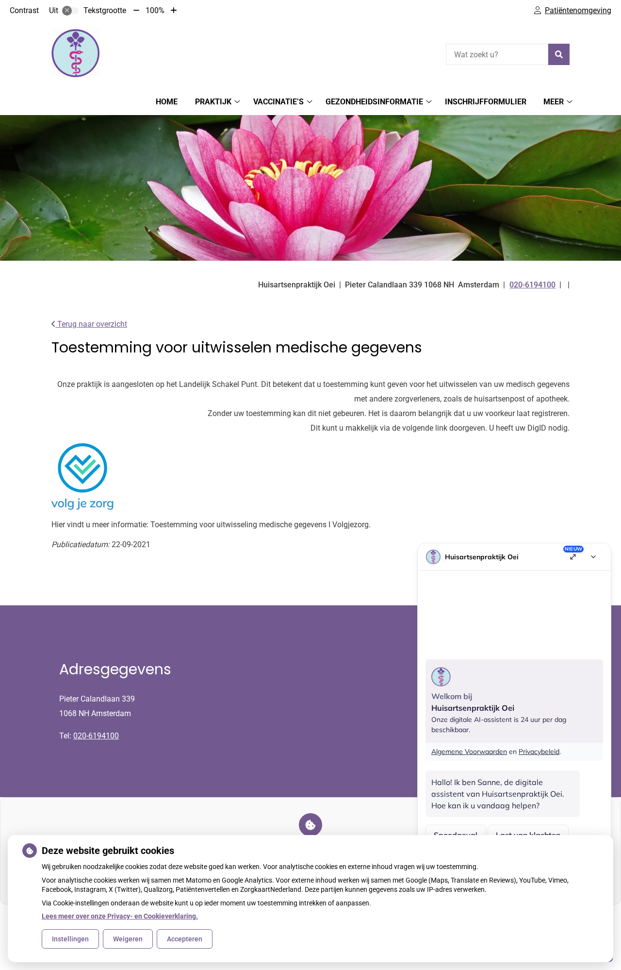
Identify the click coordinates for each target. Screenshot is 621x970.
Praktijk (213, 101)
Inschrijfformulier (485, 101)
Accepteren (184, 939)
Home (167, 101)
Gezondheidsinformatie (374, 101)
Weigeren (128, 939)
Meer (553, 101)
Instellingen (70, 939)
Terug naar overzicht (91, 324)
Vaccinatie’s (278, 101)
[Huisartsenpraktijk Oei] (75, 53)
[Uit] (70, 10)
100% (155, 10)
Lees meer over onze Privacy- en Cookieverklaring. (120, 916)
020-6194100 (96, 735)
